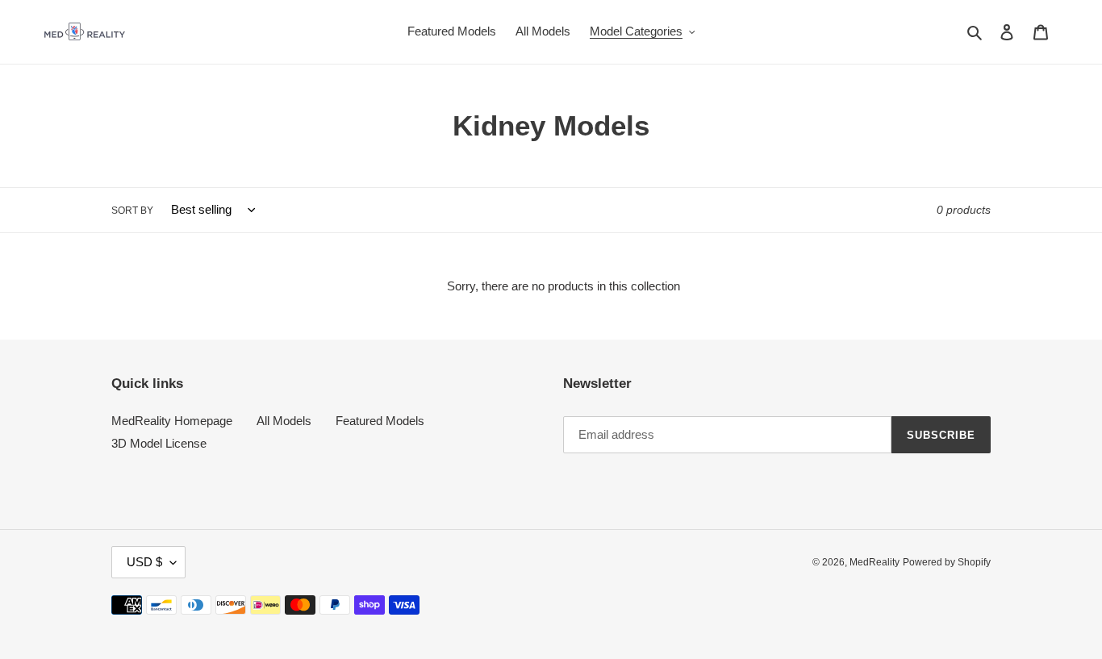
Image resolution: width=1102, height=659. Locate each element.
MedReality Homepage (171, 421)
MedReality (874, 562)
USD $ (144, 562)
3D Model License (159, 443)
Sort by (132, 210)
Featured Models (380, 421)
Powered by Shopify (947, 562)
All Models (284, 421)
